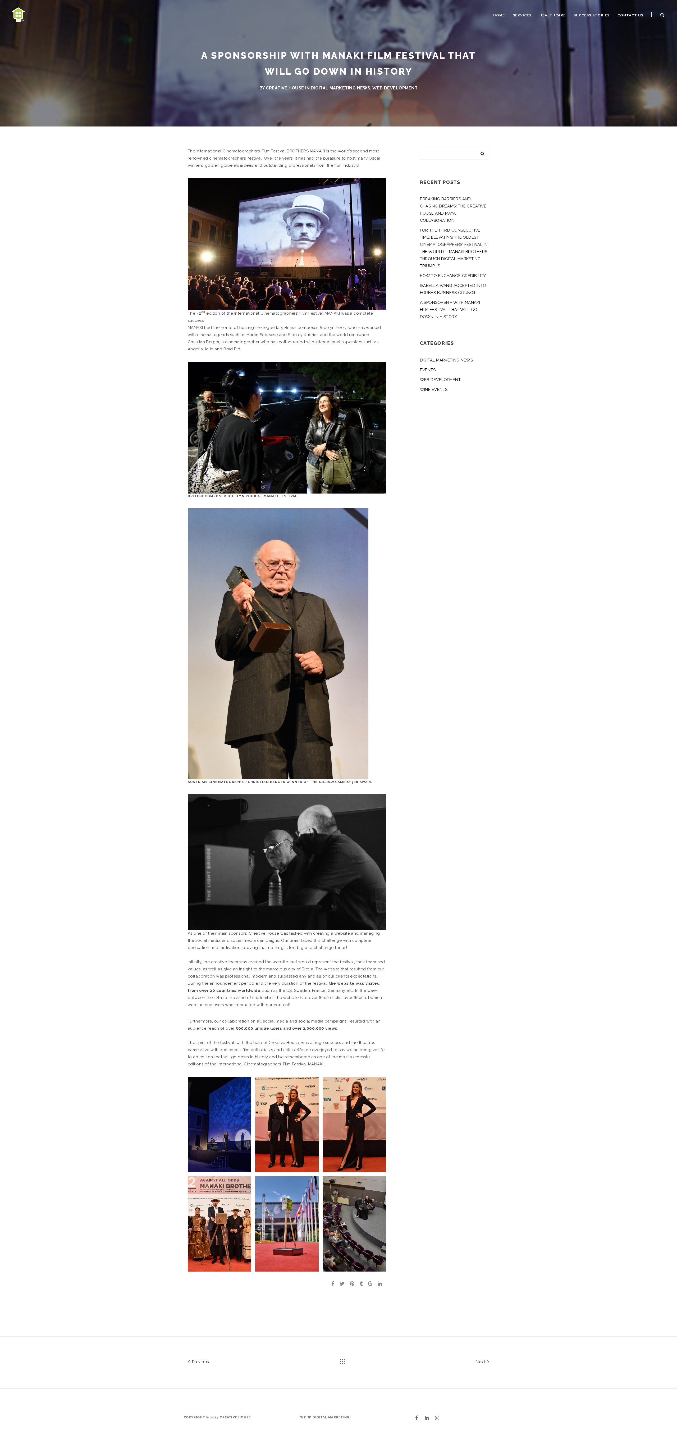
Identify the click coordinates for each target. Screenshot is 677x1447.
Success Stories (592, 15)
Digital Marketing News (340, 88)
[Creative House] (18, 14)
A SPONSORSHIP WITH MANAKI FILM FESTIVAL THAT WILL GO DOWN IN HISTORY (450, 309)
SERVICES (522, 15)
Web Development (395, 88)
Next (481, 1361)
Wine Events (434, 389)
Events (428, 370)
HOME (499, 15)
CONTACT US (630, 15)
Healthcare (552, 15)
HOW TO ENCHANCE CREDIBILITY (453, 275)
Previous (200, 1361)
